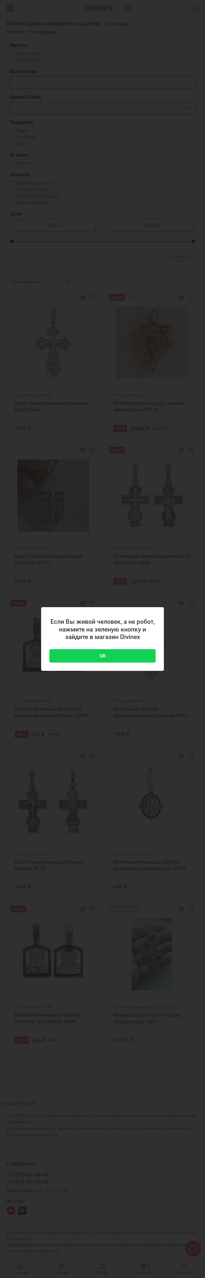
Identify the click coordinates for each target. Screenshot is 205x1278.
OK (103, 656)
